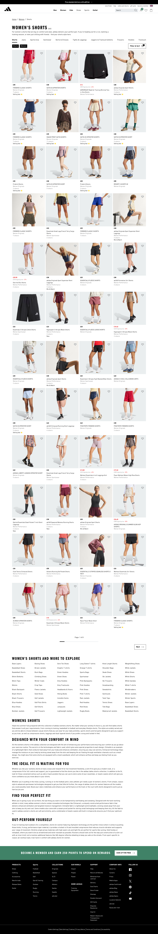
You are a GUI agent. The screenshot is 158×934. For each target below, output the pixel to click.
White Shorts (130, 677)
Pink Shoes (84, 690)
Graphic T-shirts (63, 668)
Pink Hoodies (85, 685)
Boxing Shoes (40, 664)
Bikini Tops (16, 681)
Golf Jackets (39, 698)
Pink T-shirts (85, 694)
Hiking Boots (62, 694)
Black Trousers (18, 698)
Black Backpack (18, 690)
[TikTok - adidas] (137, 893)
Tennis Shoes (107, 702)
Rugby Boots (84, 711)
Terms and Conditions (93, 929)
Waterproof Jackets (109, 711)
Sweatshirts (106, 690)
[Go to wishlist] (146, 10)
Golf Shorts (39, 707)
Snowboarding (107, 685)
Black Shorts (17, 694)
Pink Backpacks (86, 681)
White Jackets (130, 668)
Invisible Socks (63, 698)
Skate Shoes (107, 672)
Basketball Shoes (18, 668)
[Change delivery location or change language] (151, 6)
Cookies (72, 929)
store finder (108, 6)
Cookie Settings (53, 929)
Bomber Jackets (18, 711)
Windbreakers (130, 690)
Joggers (60, 702)
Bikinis (14, 685)
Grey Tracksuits (63, 685)
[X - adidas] (137, 881)
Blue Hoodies (17, 702)
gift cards (133, 6)
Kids (71, 10)
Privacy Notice (80, 929)
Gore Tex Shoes (63, 664)
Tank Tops (106, 698)
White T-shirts (130, 685)
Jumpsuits (61, 707)
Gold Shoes (39, 694)
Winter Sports (130, 698)
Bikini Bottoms (17, 677)
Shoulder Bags (108, 668)
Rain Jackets (84, 698)
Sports (86, 10)
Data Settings (63, 929)
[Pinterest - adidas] (137, 887)
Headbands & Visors (65, 690)
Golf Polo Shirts (40, 702)
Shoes (78, 10)
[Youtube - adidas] (137, 899)
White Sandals (130, 681)
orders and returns (123, 6)
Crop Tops (38, 685)
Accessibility (105, 929)
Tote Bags (106, 707)
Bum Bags (39, 672)
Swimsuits (106, 694)
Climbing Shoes (40, 677)
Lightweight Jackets (64, 711)
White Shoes (129, 672)
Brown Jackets (40, 668)
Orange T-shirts (86, 668)
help (115, 6)
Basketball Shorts (18, 672)
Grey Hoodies (62, 681)
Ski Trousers (107, 681)
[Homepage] (7, 9)
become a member (143, 6)
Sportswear (84, 677)
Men (55, 10)
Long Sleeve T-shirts (87, 664)
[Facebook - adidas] (137, 870)
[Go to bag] (151, 10)
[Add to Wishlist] (41, 54)
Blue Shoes (16, 707)
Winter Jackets (130, 694)
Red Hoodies (84, 702)
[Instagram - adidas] (137, 876)
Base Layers (16, 664)
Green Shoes (62, 677)
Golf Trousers (40, 711)
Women (63, 10)
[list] (79, 40)
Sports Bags (84, 672)
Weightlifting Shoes (132, 664)
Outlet (95, 10)
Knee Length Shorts (109, 664)
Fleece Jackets (40, 690)
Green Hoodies (62, 672)
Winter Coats (39, 681)
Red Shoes (84, 707)
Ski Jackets (106, 677)
